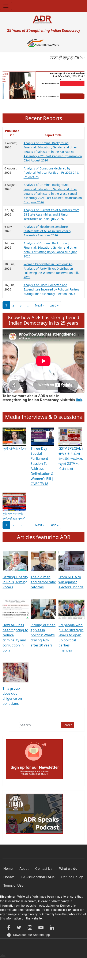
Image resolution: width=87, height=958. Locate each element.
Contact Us (43, 868)
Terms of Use (13, 885)
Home (8, 868)
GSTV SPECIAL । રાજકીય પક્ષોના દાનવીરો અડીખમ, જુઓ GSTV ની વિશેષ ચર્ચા (70, 458)
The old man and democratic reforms (43, 582)
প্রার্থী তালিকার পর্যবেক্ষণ (15, 448)
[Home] (43, 19)
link (79, 399)
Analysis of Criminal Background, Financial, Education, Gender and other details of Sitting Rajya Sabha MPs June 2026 (50, 249)
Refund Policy (72, 876)
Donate (9, 876)
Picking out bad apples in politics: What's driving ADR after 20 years (43, 635)
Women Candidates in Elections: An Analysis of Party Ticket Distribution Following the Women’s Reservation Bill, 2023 (51, 270)
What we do (68, 868)
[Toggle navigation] (6, 6)
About (24, 868)
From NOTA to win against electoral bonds (70, 582)
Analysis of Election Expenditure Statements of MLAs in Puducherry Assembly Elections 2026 (47, 231)
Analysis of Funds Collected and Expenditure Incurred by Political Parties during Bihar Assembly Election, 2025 (51, 289)
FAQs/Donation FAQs (37, 876)
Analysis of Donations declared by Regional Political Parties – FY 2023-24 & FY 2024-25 (51, 172)
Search (67, 725)
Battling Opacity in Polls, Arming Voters (15, 582)
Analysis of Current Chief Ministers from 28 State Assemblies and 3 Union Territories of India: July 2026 (51, 214)
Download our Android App (30, 935)
